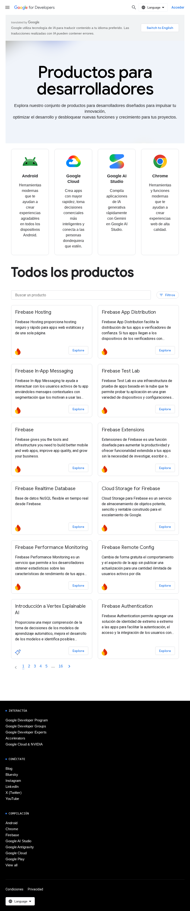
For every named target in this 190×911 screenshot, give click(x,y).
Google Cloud (16, 853)
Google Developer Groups (26, 726)
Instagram (13, 781)
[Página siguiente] (69, 666)
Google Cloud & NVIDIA (24, 744)
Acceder (177, 7)
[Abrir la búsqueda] (134, 7)
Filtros (167, 295)
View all (11, 865)
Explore (78, 350)
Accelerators (15, 738)
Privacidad (35, 889)
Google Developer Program (27, 720)
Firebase (12, 835)
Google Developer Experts (26, 732)
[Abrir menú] (7, 7)
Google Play (15, 859)
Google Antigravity (20, 847)
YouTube (12, 799)
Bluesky (12, 774)
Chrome (12, 829)
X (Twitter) (14, 793)
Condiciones (14, 889)
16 (61, 666)
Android (11, 823)
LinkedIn (12, 787)
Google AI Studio (19, 841)
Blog (9, 768)
